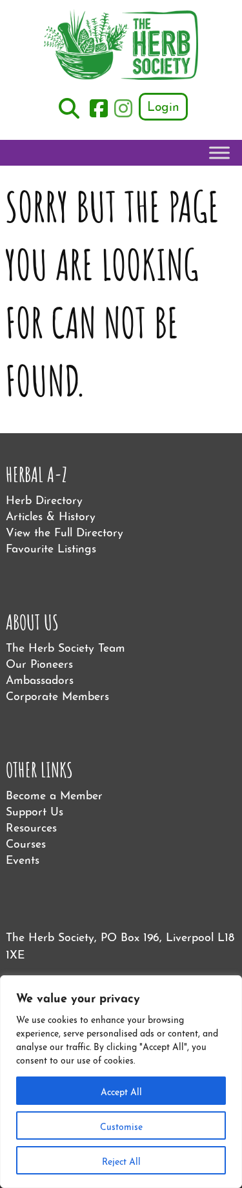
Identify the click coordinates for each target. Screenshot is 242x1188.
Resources (31, 826)
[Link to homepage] (121, 46)
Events (22, 858)
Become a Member (54, 794)
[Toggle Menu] (219, 153)
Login (163, 105)
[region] (121, 1081)
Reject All (121, 1160)
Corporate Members (57, 695)
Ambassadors (40, 678)
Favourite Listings (51, 547)
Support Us (34, 810)
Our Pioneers (39, 662)
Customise (121, 1125)
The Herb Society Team (65, 646)
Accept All (121, 1090)
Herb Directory (44, 499)
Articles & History (51, 515)
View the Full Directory (64, 531)
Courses (26, 842)
